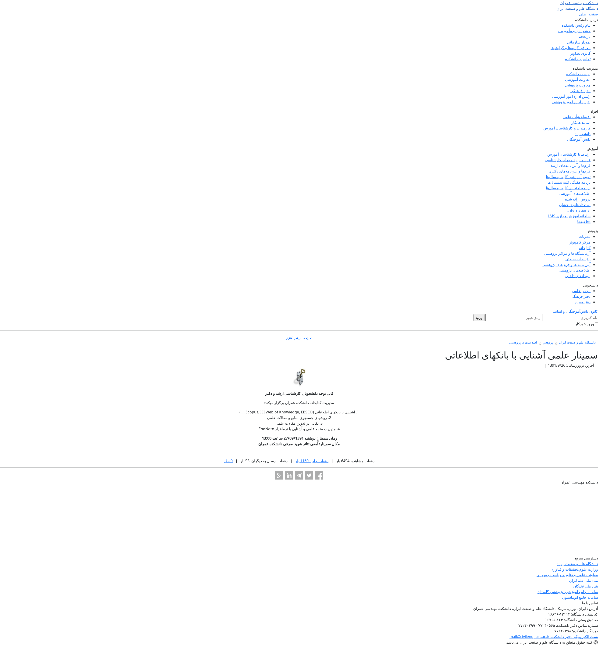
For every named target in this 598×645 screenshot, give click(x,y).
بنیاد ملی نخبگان (585, 586)
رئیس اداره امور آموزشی (571, 96)
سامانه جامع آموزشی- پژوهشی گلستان (567, 591)
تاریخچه (585, 36)
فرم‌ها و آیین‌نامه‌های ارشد (571, 165)
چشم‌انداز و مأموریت (574, 30)
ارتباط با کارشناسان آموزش (569, 154)
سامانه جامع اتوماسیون (580, 597)
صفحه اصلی (588, 14)
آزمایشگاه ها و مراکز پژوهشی (567, 253)
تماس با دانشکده (578, 58)
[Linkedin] (289, 475)
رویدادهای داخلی (578, 275)
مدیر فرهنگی (580, 90)
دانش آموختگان (579, 139)
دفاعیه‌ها (584, 221)
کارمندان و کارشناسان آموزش (567, 128)
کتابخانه (585, 247)
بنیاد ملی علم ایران (583, 580)
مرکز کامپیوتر (580, 242)
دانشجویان (583, 133)
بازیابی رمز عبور (299, 337)
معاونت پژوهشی (578, 85)
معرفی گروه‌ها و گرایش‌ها (571, 47)
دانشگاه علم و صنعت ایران (577, 563)
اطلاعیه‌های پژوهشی (575, 270)
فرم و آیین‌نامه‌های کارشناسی (568, 159)
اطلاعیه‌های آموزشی (575, 193)
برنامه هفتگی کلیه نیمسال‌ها (569, 182)
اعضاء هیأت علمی (577, 116)
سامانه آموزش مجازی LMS (569, 216)
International (579, 210)
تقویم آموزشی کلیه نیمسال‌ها (568, 176)
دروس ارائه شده (578, 199)
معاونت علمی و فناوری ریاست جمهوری (567, 574)
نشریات (585, 236)
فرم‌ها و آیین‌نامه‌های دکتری (569, 171)
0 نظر (228, 460)
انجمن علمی (581, 290)
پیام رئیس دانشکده (576, 25)
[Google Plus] (279, 475)
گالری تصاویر (580, 53)
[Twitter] (309, 475)
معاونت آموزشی (578, 79)
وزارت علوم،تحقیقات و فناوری (574, 569)
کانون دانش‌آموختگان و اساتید (575, 311)
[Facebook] (319, 475)
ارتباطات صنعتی (578, 259)
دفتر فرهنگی (581, 296)
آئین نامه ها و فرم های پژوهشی (566, 264)
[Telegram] (299, 475)
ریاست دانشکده (578, 73)
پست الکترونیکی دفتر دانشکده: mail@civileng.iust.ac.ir (553, 636)
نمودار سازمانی (579, 42)
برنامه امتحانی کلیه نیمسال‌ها (568, 187)
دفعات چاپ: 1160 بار (311, 460)
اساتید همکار (581, 122)
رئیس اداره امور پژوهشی (571, 101)
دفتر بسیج (583, 302)
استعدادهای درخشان (575, 204)
